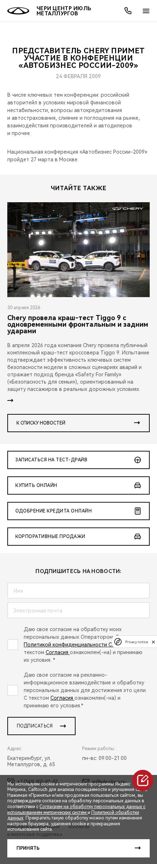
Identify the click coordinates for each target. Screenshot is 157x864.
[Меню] (146, 11)
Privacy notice (136, 642)
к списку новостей (40, 423)
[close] (153, 642)
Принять (27, 848)
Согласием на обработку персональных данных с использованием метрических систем (76, 809)
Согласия (58, 652)
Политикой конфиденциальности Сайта (74, 645)
